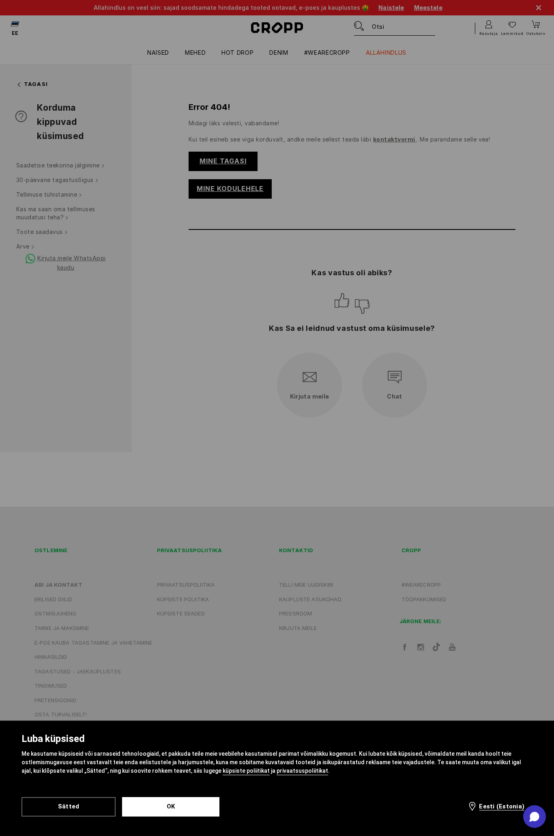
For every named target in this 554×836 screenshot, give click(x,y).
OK (171, 806)
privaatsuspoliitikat (302, 770)
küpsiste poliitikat (246, 770)
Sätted (68, 806)
